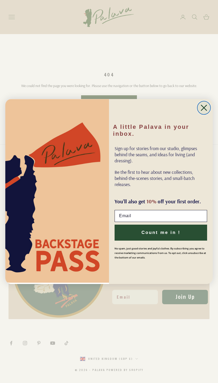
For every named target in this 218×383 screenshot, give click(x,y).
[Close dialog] (204, 107)
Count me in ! (161, 232)
